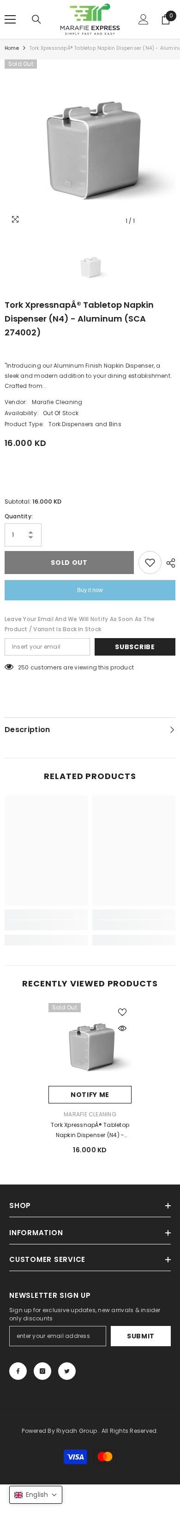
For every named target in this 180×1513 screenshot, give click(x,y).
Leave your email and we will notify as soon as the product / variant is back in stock (80, 624)
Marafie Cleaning (57, 402)
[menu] (10, 19)
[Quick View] (122, 1028)
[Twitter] (67, 1371)
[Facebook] (18, 1371)
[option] (90, 144)
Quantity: (19, 516)
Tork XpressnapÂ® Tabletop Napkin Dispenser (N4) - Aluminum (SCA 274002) (90, 1130)
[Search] (36, 19)
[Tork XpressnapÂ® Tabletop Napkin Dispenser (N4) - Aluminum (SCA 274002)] (90, 1044)
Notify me (90, 1094)
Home (12, 48)
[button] (36, 1494)
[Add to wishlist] (150, 562)
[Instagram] (42, 1371)
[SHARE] (168, 563)
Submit (141, 1336)
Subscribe (135, 646)
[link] (46, 925)
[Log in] (143, 19)
